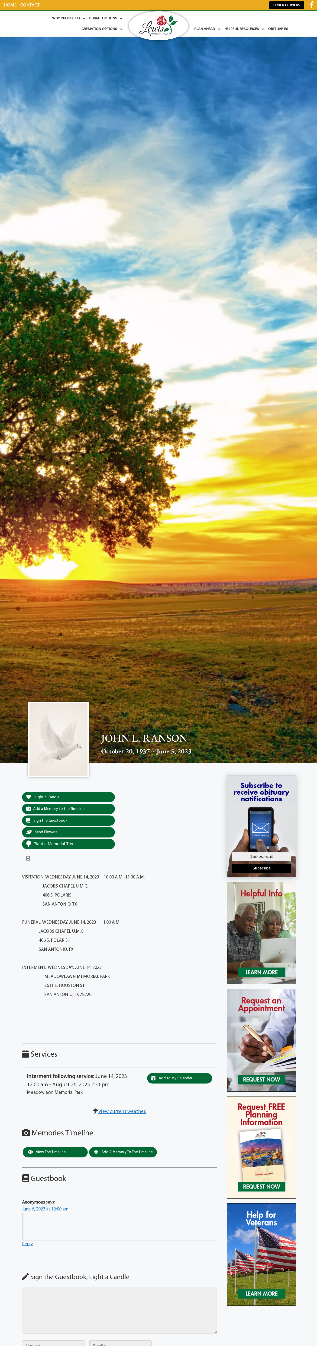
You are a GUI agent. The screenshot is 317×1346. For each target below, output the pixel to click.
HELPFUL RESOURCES (241, 29)
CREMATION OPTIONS (99, 29)
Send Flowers (45, 832)
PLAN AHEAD (204, 29)
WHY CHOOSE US (66, 18)
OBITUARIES (278, 29)
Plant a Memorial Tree (54, 843)
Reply (27, 1244)
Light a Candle (46, 797)
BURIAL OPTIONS (103, 18)
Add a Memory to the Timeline (58, 809)
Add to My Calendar (175, 1078)
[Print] (28, 858)
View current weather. (122, 1111)
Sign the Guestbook (50, 821)
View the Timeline (50, 1152)
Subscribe (261, 868)
